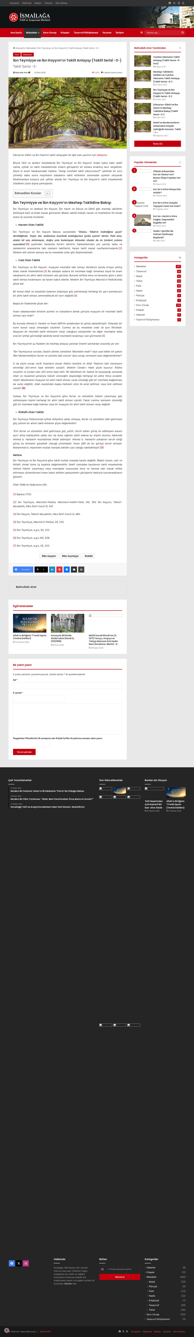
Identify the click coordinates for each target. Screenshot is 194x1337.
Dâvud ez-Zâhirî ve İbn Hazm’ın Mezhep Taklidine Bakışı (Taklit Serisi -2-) (165, 109)
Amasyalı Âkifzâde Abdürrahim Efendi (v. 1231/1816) (63, 638)
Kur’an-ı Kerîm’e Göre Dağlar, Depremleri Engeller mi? (165, 219)
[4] (75, 295)
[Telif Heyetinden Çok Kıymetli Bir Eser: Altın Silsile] (105, 790)
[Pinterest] (59, 570)
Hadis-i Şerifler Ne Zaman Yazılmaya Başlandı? (163, 234)
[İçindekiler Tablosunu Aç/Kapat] (46, 193)
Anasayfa (14, 3)
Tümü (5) (157, 143)
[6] (14, 537)
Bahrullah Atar (21, 72)
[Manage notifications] (6, 1330)
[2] (120, 248)
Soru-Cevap (49, 32)
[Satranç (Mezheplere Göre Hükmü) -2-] (133, 790)
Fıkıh (17, 54)
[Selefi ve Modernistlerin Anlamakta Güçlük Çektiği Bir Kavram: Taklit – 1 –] (142, 126)
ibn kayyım (49, 555)
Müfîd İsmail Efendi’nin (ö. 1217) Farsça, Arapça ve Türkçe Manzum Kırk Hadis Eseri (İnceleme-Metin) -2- (103, 640)
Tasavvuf (141, 271)
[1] (27, 244)
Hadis (139, 290)
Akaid (139, 276)
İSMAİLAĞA (45, 1331)
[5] (103, 335)
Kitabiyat (141, 300)
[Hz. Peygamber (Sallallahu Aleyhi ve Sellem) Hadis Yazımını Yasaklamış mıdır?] (133, 1027)
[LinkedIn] (52, 570)
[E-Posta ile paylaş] (74, 570)
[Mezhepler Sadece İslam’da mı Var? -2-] (105, 1137)
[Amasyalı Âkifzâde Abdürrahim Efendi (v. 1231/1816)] (67, 623)
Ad (15, 680)
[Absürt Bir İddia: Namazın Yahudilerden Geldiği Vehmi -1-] (119, 1137)
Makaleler (31, 32)
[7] (14, 545)
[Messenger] (67, 570)
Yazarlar (48, 3)
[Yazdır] (81, 570)
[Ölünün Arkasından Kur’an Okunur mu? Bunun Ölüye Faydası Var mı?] (142, 175)
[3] (45, 271)
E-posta (18, 692)
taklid (89, 555)
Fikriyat (140, 295)
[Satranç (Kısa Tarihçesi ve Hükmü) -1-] (105, 799)
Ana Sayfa (16, 32)
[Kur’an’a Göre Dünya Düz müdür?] (142, 193)
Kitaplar (65, 32)
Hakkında (27, 3)
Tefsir (139, 281)
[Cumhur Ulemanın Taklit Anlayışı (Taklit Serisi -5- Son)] (142, 61)
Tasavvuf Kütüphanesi (86, 32)
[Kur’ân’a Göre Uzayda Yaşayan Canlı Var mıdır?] (142, 206)
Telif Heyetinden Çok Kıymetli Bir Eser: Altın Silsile (154, 804)
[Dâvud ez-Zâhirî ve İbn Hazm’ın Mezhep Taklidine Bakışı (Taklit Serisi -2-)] (142, 108)
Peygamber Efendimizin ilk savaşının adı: (58, 738)
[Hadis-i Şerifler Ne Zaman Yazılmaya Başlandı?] (142, 235)
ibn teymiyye (71, 555)
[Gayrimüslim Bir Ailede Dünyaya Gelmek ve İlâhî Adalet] (119, 799)
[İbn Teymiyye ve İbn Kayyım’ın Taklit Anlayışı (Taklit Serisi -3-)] (142, 93)
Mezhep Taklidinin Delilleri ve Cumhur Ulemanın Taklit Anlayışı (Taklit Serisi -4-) (166, 76)
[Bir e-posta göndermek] (29, 72)
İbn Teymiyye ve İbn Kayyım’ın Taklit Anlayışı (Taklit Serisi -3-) (166, 93)
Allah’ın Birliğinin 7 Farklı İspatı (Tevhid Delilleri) (29, 637)
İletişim (38, 3)
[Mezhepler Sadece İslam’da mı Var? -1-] (133, 909)
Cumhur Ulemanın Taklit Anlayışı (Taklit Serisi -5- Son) (166, 60)
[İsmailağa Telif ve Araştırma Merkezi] (31, 17)
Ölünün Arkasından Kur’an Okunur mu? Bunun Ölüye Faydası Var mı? (167, 176)
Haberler (140, 314)
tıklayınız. (102, 154)
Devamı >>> (70, 1283)
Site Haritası (61, 3)
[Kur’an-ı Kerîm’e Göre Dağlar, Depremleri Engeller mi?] (142, 220)
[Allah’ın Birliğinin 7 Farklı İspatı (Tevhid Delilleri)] (29, 623)
